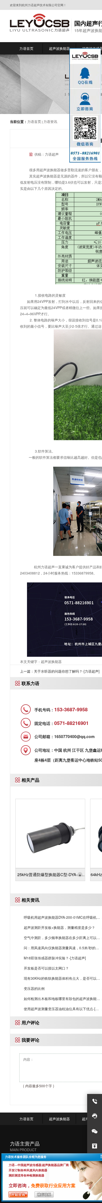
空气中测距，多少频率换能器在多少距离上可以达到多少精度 (62, 937)
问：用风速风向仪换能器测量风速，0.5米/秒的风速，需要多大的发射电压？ (61, 947)
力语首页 (34, 121)
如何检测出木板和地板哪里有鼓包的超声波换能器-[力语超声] (62, 998)
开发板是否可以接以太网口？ (46, 968)
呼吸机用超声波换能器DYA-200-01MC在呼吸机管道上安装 (62, 917)
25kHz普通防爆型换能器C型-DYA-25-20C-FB (50, 876)
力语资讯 (50, 121)
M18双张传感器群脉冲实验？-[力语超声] (55, 957)
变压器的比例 (34, 988)
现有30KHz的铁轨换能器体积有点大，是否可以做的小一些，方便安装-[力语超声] (62, 978)
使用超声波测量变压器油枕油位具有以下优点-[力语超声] (61, 1008)
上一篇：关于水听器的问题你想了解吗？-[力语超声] (60, 671)
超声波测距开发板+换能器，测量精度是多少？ (59, 927)
